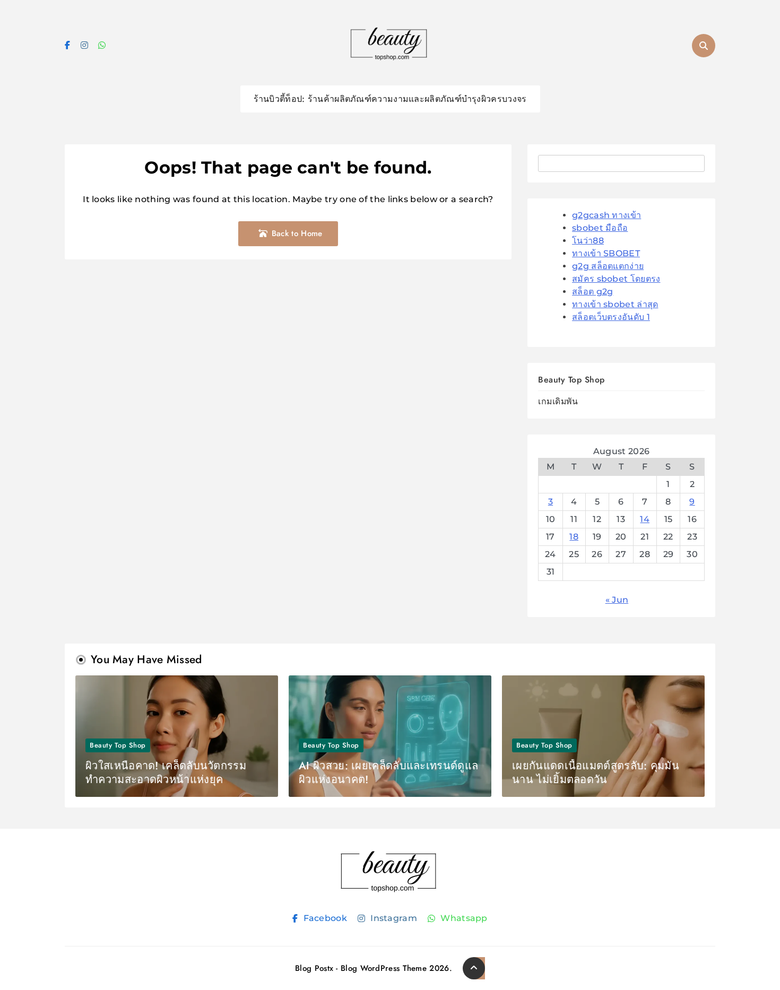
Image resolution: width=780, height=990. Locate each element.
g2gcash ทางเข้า (606, 215)
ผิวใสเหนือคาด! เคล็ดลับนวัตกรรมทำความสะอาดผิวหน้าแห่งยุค (165, 772)
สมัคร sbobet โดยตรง (616, 279)
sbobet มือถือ (600, 228)
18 (573, 537)
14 (644, 519)
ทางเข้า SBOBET (606, 253)
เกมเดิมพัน (558, 401)
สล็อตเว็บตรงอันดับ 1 (611, 317)
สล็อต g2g (592, 291)
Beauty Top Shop (571, 380)
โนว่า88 (588, 241)
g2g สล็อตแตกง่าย (608, 266)
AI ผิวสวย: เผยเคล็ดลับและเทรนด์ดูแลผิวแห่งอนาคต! (388, 772)
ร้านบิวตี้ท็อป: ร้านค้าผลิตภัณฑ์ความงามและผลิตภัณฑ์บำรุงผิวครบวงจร (390, 99)
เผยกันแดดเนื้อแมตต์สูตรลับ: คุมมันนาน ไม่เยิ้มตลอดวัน (595, 772)
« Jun (617, 600)
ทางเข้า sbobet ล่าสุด (615, 304)
